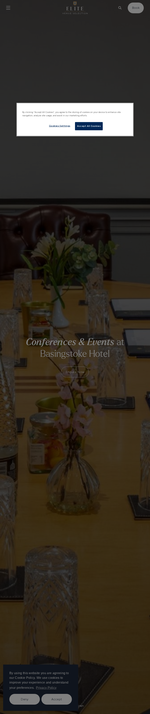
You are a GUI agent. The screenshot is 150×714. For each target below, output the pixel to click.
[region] (75, 119)
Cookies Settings (59, 125)
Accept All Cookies (89, 126)
